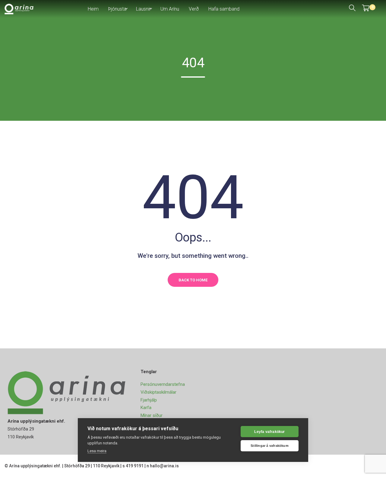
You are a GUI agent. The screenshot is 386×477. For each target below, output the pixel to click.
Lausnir (143, 9)
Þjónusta (117, 9)
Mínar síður (152, 415)
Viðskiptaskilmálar (158, 392)
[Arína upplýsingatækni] (19, 8)
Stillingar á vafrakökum (270, 445)
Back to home (193, 280)
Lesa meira (96, 451)
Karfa (146, 407)
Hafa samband (223, 9)
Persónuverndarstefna (163, 384)
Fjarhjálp (149, 400)
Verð (194, 9)
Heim (93, 9)
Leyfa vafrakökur (269, 432)
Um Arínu (169, 9)
